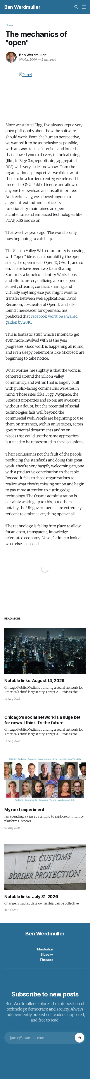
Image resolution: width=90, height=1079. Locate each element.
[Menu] (83, 7)
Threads (46, 960)
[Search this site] (76, 7)
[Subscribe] (79, 1038)
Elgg (9, 25)
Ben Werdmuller (22, 7)
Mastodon (45, 949)
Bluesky (47, 954)
